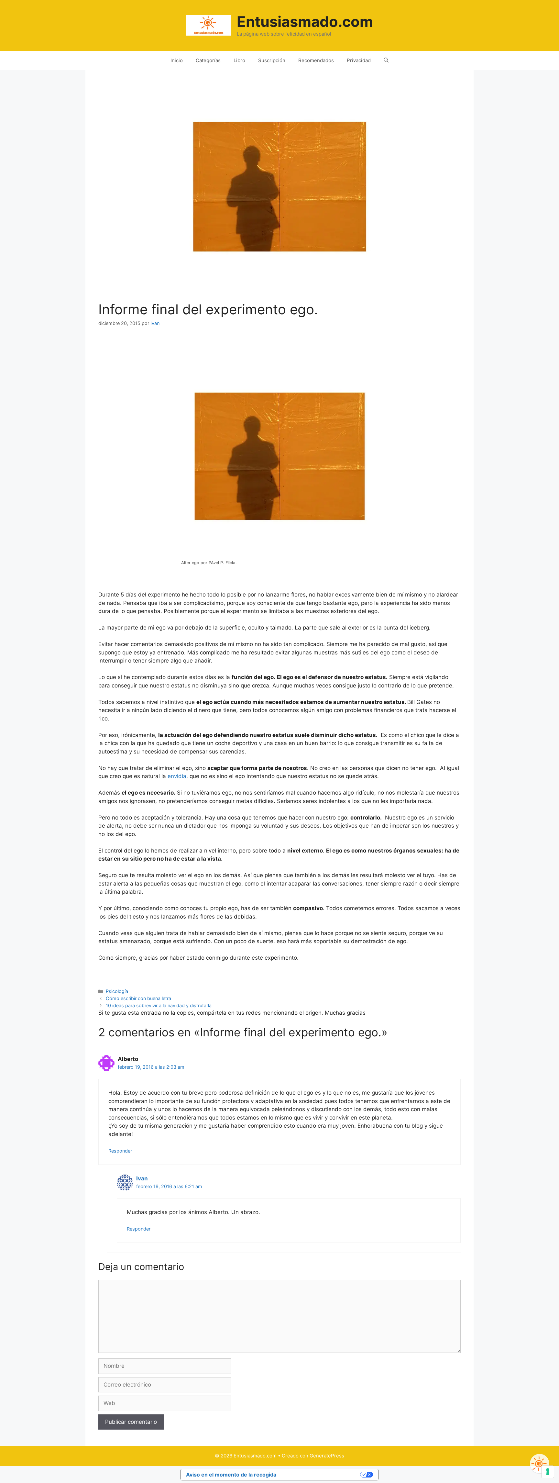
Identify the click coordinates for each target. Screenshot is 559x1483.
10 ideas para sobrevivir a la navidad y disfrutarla (159, 1005)
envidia (176, 776)
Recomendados (316, 60)
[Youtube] (539, 1463)
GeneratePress (327, 1456)
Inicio (176, 60)
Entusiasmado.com (305, 21)
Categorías (208, 60)
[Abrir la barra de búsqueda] (386, 60)
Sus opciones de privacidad (321, 1474)
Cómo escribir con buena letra (138, 998)
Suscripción (271, 60)
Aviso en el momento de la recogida (231, 1474)
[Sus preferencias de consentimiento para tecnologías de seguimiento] (548, 1472)
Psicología (117, 991)
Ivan (142, 1178)
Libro (239, 60)
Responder (120, 1151)
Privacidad (359, 60)
